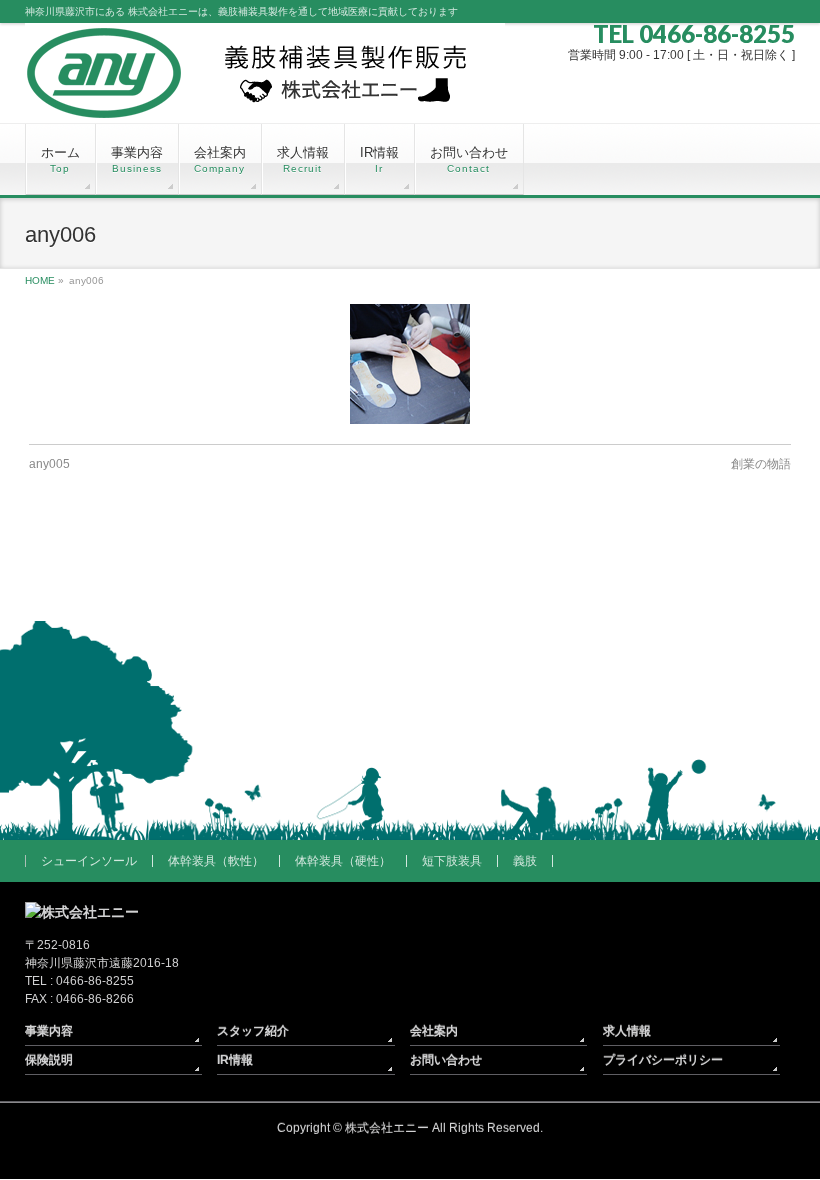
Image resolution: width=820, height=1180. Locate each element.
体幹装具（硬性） (343, 861)
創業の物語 (761, 464)
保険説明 (49, 1060)
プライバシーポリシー (663, 1060)
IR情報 (235, 1060)
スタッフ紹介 (253, 1031)
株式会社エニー (387, 1128)
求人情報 (627, 1031)
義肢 (525, 861)
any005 (49, 464)
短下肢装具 (452, 861)
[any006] (409, 364)
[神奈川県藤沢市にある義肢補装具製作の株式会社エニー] (265, 100)
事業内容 (49, 1031)
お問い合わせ (446, 1060)
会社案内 (434, 1031)
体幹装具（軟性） (216, 861)
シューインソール (89, 861)
